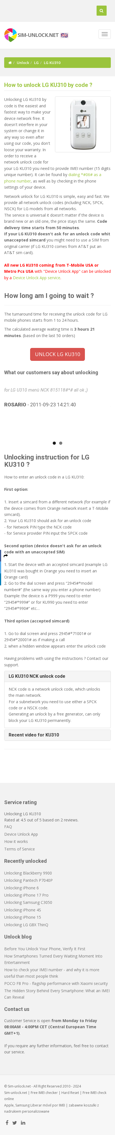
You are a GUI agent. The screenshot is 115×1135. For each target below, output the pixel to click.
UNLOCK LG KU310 (57, 354)
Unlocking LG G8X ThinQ (26, 924)
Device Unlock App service (36, 277)
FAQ (8, 826)
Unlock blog (18, 937)
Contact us (16, 1009)
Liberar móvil (40, 1105)
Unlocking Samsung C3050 (28, 902)
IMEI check (98, 1092)
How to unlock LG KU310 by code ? (48, 85)
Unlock (23, 62)
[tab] (57, 676)
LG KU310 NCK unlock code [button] (37, 676)
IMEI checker (48, 1092)
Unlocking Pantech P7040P (28, 880)
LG (36, 62)
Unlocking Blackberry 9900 (28, 873)
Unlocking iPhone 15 (22, 917)
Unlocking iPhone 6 (21, 887)
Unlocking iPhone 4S (22, 910)
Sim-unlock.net (15, 1092)
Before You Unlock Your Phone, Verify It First (44, 948)
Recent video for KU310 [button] (34, 735)
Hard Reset (70, 1092)
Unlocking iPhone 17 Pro (26, 895)
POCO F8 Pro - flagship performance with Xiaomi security (56, 983)
